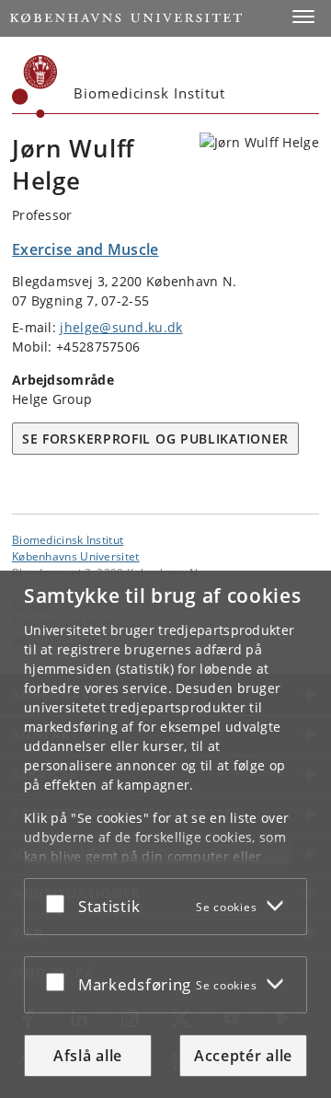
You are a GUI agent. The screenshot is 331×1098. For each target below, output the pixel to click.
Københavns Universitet (76, 556)
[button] (303, 17)
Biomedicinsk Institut (67, 539)
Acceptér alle (243, 1056)
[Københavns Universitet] (35, 86)
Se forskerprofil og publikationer (155, 438)
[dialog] (165, 834)
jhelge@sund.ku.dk (121, 327)
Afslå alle (87, 1056)
